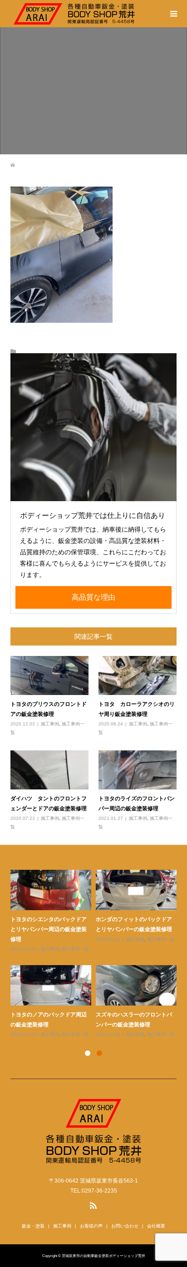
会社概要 (156, 1225)
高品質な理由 (93, 597)
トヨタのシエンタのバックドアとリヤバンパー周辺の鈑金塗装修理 (48, 928)
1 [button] (87, 1053)
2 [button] (99, 1053)
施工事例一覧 (75, 949)
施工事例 (50, 723)
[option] (95, 954)
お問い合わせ (124, 1225)
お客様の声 (91, 1225)
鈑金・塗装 (33, 1225)
